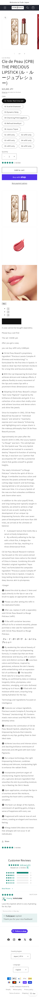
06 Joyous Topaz (11, 129)
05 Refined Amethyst (13, 123)
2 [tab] (8, 312)
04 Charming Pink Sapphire (15, 118)
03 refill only (9, 140)
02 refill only (26, 135)
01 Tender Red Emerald (13, 101)
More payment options (19, 183)
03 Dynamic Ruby (11, 112)
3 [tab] (8, 315)
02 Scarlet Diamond (12, 106)
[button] (5, 8)
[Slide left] (14, 53)
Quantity (5, 152)
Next (4, 304)
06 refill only (26, 146)
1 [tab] (8, 309)
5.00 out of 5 (25, 865)
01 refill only (9, 135)
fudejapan (18, 986)
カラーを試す (12, 321)
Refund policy (17, 989)
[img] (7, 895)
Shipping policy (27, 993)
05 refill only (9, 146)
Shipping (4, 92)
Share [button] (7, 841)
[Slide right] (24, 53)
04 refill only (26, 140)
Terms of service (14, 993)
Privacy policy (28, 989)
